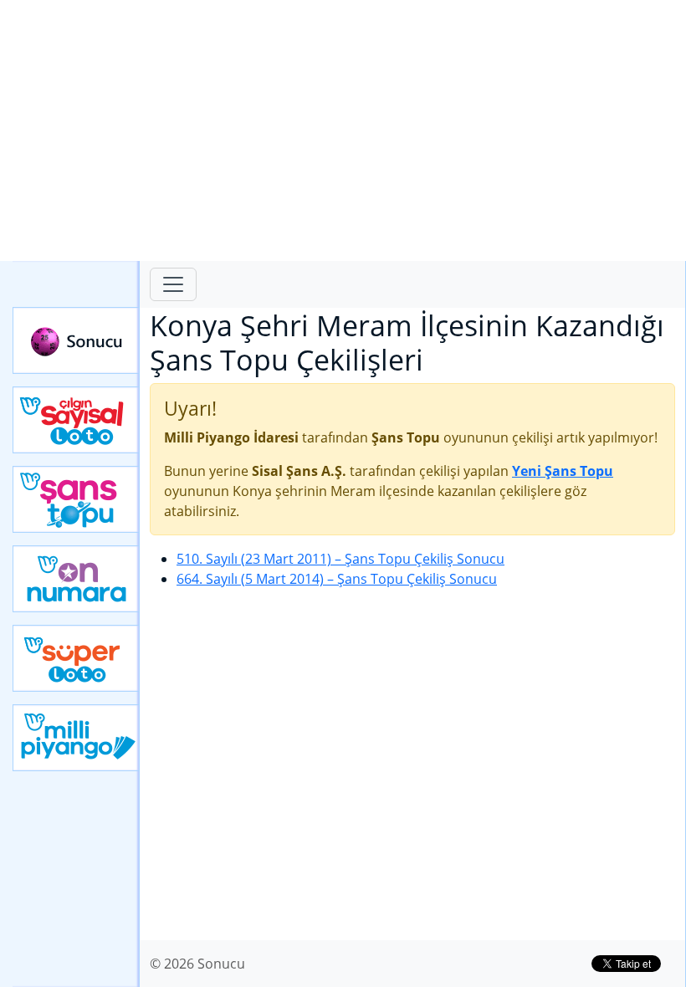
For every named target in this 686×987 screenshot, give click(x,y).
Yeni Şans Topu (76, 499)
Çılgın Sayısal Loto (76, 419)
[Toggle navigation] (173, 284)
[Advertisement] (343, 130)
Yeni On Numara (76, 578)
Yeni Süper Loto (76, 658)
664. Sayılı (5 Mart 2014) (337, 579)
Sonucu (76, 340)
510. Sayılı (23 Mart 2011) (340, 559)
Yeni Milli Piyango (76, 737)
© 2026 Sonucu (197, 963)
